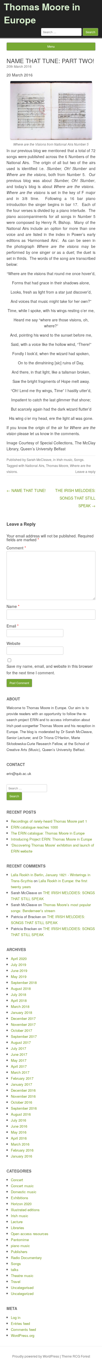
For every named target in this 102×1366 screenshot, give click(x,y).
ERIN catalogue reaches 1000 (34, 827)
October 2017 (21, 1030)
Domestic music (23, 1191)
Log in (15, 1317)
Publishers (19, 1251)
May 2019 (18, 976)
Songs (79, 459)
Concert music (22, 1185)
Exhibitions (19, 1197)
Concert (17, 1179)
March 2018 (20, 1006)
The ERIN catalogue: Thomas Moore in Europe (48, 833)
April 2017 (19, 1066)
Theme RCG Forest (75, 1356)
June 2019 (19, 970)
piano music (20, 1245)
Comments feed (23, 1329)
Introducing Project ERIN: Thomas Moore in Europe (51, 839)
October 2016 (21, 1102)
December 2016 (23, 1090)
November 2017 (23, 1024)
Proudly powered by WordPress (35, 1356)
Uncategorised (22, 1287)
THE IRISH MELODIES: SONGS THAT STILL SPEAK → (75, 498)
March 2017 (20, 1072)
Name (13, 606)
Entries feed (20, 1323)
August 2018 (21, 988)
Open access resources (29, 1233)
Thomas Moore (57, 465)
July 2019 (18, 964)
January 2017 (21, 1084)
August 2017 (21, 1042)
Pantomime (20, 1239)
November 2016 (23, 1096)
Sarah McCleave (39, 459)
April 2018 (19, 1000)
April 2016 (19, 1138)
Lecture (17, 1221)
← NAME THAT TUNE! (26, 490)
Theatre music (22, 1275)
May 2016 (18, 1132)
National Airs (34, 465)
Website (13, 643)
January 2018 (21, 1012)
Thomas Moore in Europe (42, 13)
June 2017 (19, 1054)
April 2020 (19, 958)
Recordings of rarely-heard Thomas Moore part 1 (49, 821)
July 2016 (18, 1120)
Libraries (17, 1227)
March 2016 (20, 1144)
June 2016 (19, 1126)
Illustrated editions (25, 1209)
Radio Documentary (26, 1257)
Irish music (64, 459)
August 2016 (21, 1114)
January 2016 (21, 1156)
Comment (16, 547)
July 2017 (18, 1048)
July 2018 (18, 994)
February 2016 (22, 1150)
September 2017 (24, 1036)
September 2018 (24, 982)
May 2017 (18, 1060)
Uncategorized (22, 1293)
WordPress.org (22, 1335)
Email (12, 626)
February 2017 (22, 1078)
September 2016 (24, 1108)
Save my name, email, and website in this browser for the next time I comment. (50, 669)
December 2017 (23, 1018)
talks (14, 1269)
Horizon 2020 (21, 1203)
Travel (15, 1281)
